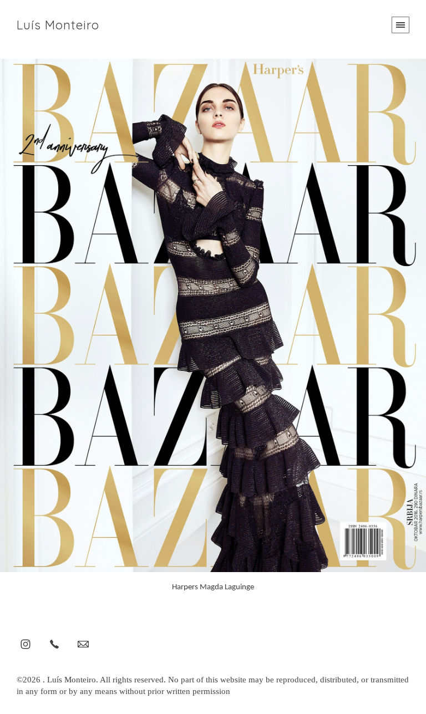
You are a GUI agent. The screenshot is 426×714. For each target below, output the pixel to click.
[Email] (83, 643)
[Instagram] (25, 643)
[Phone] (54, 643)
